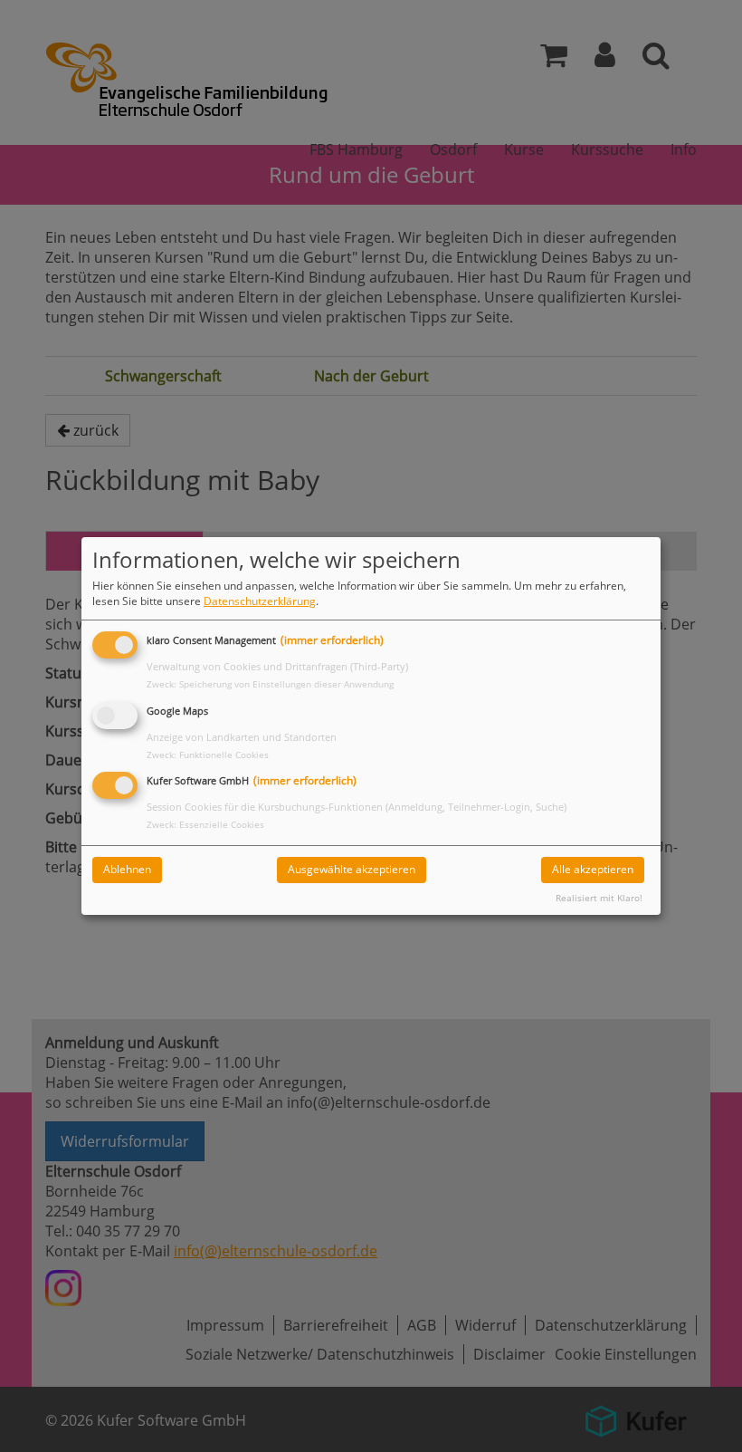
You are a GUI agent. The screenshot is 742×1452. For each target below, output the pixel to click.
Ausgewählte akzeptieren (351, 869)
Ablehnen (127, 869)
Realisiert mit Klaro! (599, 898)
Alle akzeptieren (592, 869)
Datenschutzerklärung (260, 601)
